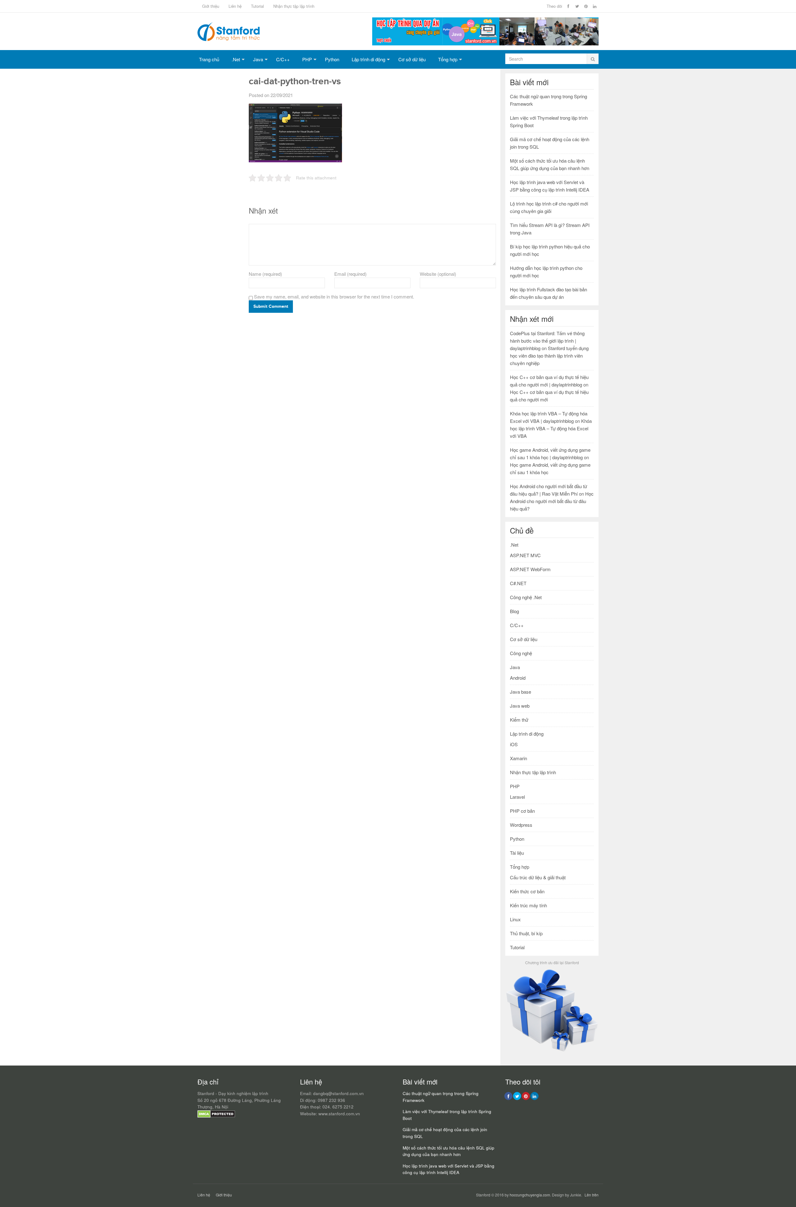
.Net (236, 59)
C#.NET (518, 583)
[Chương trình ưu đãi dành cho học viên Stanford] (552, 1051)
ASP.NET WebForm (530, 569)
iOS (514, 744)
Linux (515, 919)
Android (517, 677)
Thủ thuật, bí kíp (526, 933)
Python (332, 59)
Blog (514, 611)
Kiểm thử (519, 719)
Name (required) (265, 274)
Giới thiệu (210, 6)
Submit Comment (270, 306)
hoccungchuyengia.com (530, 1194)
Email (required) (350, 274)
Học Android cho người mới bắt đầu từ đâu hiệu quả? (552, 501)
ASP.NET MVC (525, 555)
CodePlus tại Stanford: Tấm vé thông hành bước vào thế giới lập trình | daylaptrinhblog (547, 340)
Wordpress (521, 824)
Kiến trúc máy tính (528, 905)
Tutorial (257, 6)
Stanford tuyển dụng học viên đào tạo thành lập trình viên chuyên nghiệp (549, 355)
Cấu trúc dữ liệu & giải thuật (538, 877)
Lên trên (592, 1194)
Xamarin (518, 758)
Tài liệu (517, 852)
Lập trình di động (368, 59)
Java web (520, 705)
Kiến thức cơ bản (527, 891)
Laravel (517, 796)
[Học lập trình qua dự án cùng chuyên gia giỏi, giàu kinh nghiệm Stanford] (485, 43)
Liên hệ (235, 6)
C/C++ (283, 59)
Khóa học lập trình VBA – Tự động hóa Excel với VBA (551, 428)
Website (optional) (438, 274)
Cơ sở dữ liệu (412, 59)
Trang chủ (209, 59)
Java (258, 59)
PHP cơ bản (522, 810)
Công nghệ (521, 653)
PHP (307, 59)
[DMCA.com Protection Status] (216, 1116)
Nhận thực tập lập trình (293, 6)
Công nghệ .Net (526, 597)
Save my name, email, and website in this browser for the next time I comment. (334, 296)
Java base (520, 691)
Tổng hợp (447, 59)
